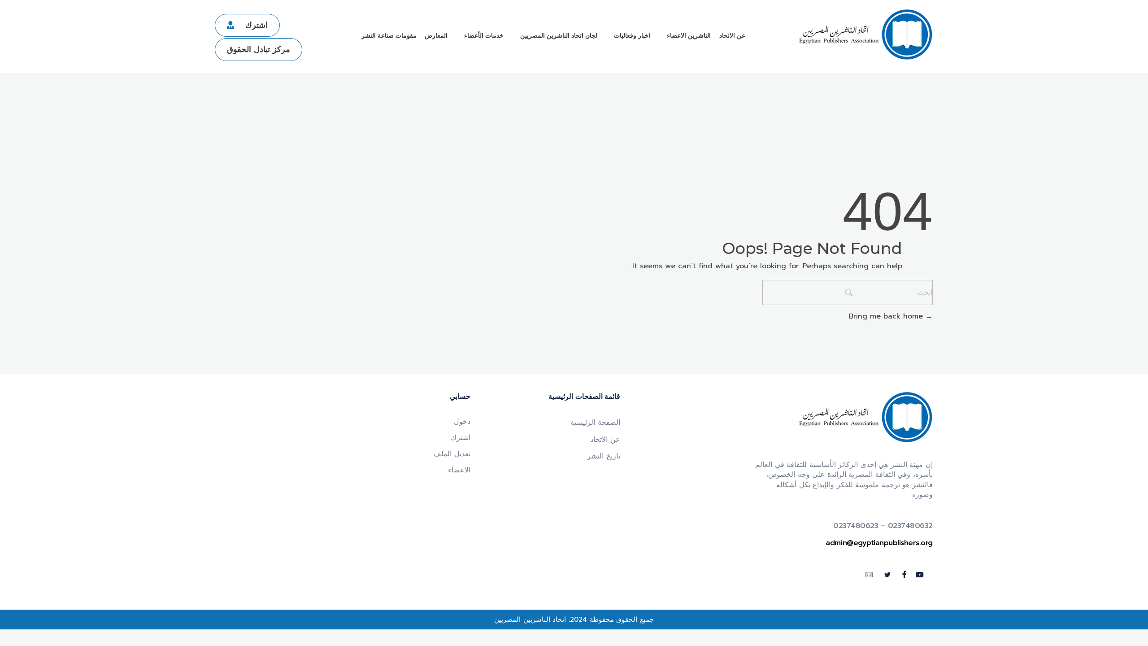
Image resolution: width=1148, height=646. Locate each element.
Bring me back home (887, 316)
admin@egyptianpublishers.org (879, 542)
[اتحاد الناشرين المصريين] (865, 35)
